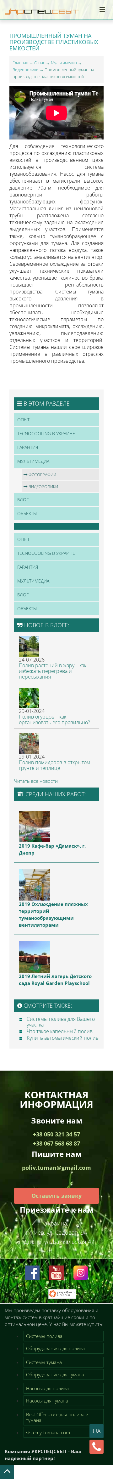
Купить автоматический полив (63, 1037)
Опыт (23, 420)
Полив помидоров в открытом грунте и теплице (54, 765)
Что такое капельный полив (60, 1031)
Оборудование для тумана (55, 1374)
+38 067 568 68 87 (56, 1143)
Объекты (27, 513)
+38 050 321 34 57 (56, 1134)
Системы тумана (44, 1362)
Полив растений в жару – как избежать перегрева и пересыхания (52, 671)
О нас (39, 62)
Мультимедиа (64, 62)
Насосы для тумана (47, 1400)
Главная (20, 62)
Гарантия (27, 447)
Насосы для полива (47, 1388)
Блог (23, 500)
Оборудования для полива (55, 1348)
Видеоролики (26, 69)
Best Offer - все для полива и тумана (57, 1417)
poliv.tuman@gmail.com (56, 1167)
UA (97, 1431)
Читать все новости (36, 781)
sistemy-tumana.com (48, 1432)
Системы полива (44, 1336)
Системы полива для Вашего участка (61, 1021)
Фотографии (42, 474)
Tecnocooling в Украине (46, 433)
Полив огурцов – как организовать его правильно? (54, 719)
